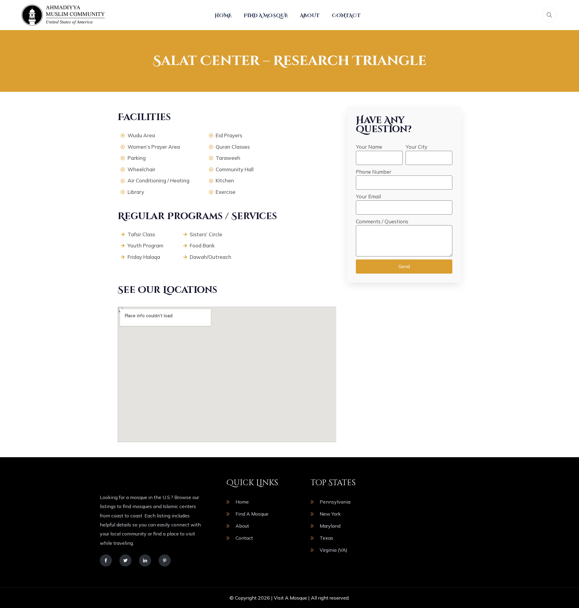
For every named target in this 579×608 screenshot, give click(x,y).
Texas (326, 538)
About (310, 15)
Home (223, 15)
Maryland (330, 526)
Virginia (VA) (333, 550)
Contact (346, 15)
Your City (416, 147)
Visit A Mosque (290, 598)
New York (330, 514)
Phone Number (373, 172)
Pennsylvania (335, 502)
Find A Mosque (266, 15)
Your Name (369, 147)
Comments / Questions (382, 221)
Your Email (368, 196)
